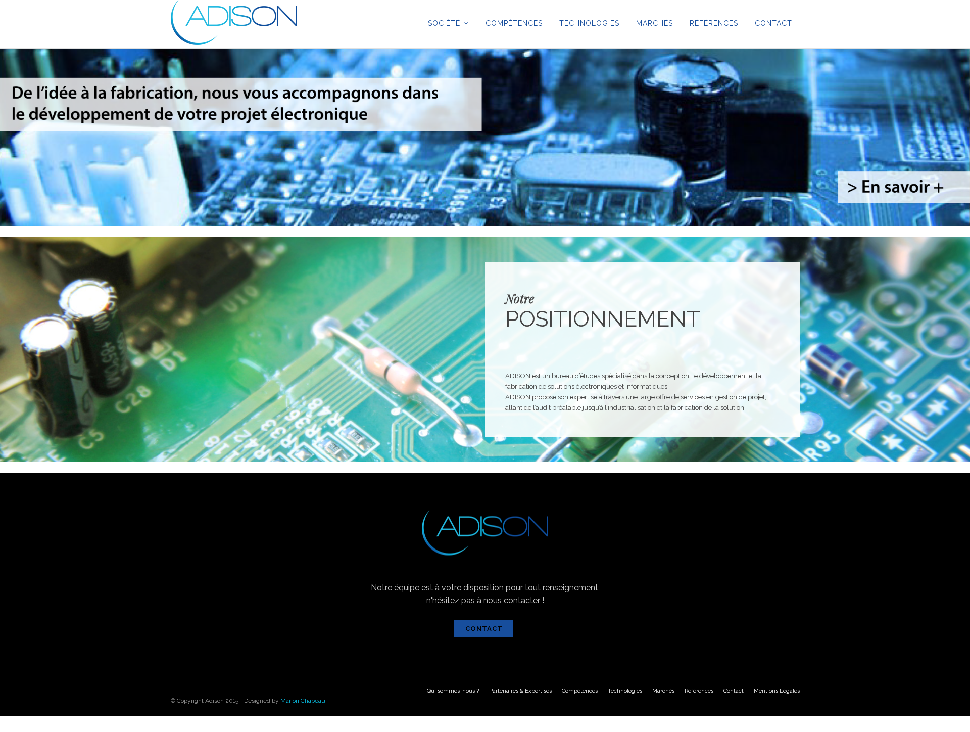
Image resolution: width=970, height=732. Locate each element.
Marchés (654, 23)
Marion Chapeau (302, 700)
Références (714, 23)
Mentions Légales (777, 691)
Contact (773, 23)
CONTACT (484, 628)
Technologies (589, 23)
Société (444, 23)
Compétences (514, 23)
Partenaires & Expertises (520, 691)
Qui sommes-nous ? (453, 691)
